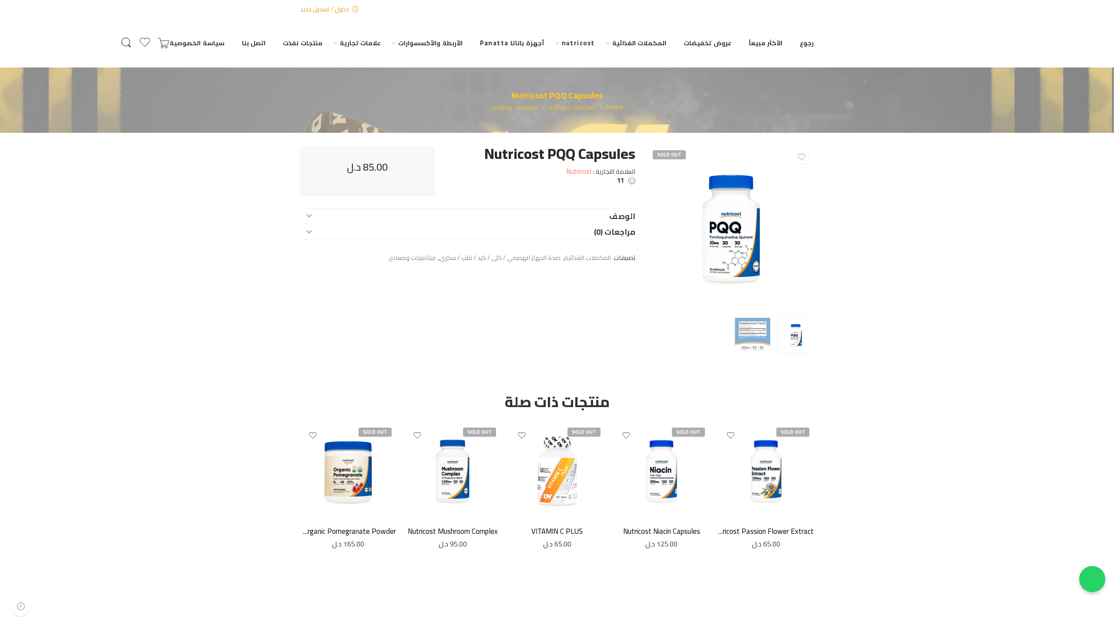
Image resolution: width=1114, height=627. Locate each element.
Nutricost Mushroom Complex (453, 531)
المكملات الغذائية (639, 43)
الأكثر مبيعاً (765, 43)
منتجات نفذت (302, 43)
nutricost (578, 43)
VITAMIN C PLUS (557, 531)
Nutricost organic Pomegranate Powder (348, 531)
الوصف (622, 216)
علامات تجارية (360, 43)
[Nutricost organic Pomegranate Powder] (348, 471)
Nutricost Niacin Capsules (661, 531)
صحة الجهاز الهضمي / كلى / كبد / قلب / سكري (500, 257)
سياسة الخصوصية (197, 43)
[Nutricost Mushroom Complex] (452, 471)
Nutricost (579, 171)
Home (615, 107)
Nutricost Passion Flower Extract (766, 531)
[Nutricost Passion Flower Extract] (766, 471)
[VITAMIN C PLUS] (557, 471)
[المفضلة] (802, 157)
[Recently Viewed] (20, 606)
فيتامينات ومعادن (514, 107)
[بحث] (126, 42)
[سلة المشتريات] (164, 43)
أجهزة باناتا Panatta (512, 43)
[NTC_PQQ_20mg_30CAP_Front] (731, 228)
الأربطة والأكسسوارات (430, 43)
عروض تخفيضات (707, 43)
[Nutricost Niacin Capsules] (661, 471)
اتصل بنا (253, 43)
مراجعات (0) (614, 232)
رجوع (807, 43)
